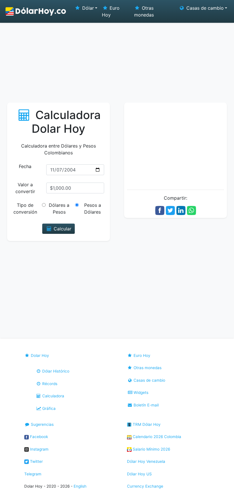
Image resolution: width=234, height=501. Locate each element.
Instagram (39, 449)
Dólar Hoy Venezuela (146, 461)
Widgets (140, 392)
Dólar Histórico (55, 371)
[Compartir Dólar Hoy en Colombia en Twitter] (170, 210)
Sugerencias (42, 424)
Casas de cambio (148, 380)
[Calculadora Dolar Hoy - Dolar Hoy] (36, 11)
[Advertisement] (117, 60)
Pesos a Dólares (92, 208)
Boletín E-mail (145, 405)
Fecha (25, 166)
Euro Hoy (111, 11)
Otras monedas (144, 11)
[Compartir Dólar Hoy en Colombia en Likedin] (180, 210)
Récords (49, 383)
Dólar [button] (87, 8)
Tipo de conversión (25, 208)
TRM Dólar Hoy (146, 424)
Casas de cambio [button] (204, 8)
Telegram (32, 474)
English (80, 486)
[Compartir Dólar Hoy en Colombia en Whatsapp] (191, 210)
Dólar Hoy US (139, 474)
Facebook (38, 436)
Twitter (36, 461)
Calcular (61, 229)
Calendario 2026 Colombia (156, 436)
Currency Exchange (145, 486)
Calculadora (52, 396)
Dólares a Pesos (59, 208)
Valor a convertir (25, 188)
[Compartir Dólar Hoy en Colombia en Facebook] (159, 210)
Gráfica (48, 408)
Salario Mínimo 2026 (151, 449)
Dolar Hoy (39, 355)
